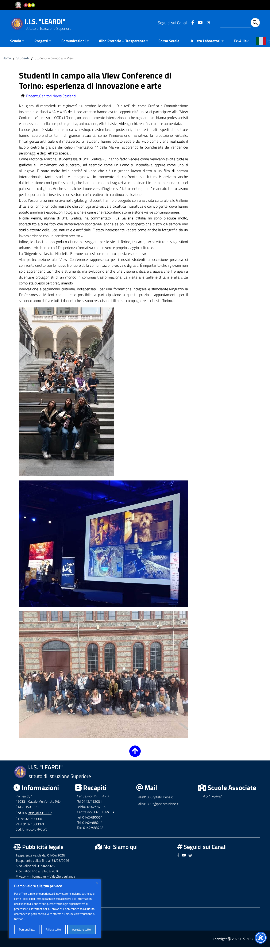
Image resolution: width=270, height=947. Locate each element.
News (57, 96)
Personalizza (27, 929)
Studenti (22, 58)
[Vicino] (96, 882)
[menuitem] (19, 41)
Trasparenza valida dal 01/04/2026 (40, 855)
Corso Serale (168, 41)
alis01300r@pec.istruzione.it (158, 803)
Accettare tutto (81, 929)
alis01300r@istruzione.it (155, 797)
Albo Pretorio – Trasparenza (122, 41)
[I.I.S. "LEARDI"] (17, 23)
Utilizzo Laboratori (204, 41)
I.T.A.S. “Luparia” (211, 796)
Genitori (45, 96)
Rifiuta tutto (53, 929)
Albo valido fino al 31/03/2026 (37, 871)
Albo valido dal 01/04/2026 (35, 865)
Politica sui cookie (36, 919)
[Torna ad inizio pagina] (135, 754)
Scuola (15, 41)
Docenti (32, 96)
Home (7, 58)
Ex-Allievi (242, 41)
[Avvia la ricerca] (255, 22)
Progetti (41, 41)
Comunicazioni (73, 41)
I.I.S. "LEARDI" (45, 21)
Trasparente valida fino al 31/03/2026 (42, 860)
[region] (54, 909)
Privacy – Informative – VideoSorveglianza (45, 876)
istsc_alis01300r (39, 812)
